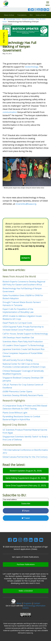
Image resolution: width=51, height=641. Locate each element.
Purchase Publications (26, 564)
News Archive (9, 15)
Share (26, 510)
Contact (37, 603)
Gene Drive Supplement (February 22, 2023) (26, 485)
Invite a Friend (41, 15)
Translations (21, 15)
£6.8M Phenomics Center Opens (17, 391)
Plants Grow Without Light (15, 412)
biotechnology (31, 66)
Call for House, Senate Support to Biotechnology (25, 333)
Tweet (27, 518)
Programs (28, 603)
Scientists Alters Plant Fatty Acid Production (23, 341)
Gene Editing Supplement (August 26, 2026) (26, 478)
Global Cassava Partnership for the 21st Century (25, 457)
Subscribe (3, 37)
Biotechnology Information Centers (33, 606)
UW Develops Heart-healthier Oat (18, 337)
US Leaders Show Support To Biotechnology (23, 345)
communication (10, 112)
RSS (31, 15)
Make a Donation (26, 591)
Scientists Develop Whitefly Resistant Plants (23, 395)
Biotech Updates (28, 19)
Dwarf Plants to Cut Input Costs (17, 322)
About (19, 603)
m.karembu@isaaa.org (25, 204)
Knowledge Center (14, 19)
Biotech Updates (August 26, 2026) (26, 470)
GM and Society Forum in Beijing (18, 360)
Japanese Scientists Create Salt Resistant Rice (23, 349)
